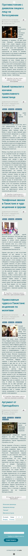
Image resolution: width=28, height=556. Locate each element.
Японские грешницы (9, 504)
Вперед (5, 519)
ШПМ (20, 550)
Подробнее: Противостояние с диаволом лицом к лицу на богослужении (14, 80)
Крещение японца (8, 507)
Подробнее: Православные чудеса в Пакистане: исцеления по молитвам (15, 397)
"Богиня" (5, 510)
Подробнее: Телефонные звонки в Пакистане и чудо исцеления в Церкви (14, 293)
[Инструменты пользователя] (24, 20)
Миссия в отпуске (8, 513)
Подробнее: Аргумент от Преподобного (15, 497)
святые (4, 417)
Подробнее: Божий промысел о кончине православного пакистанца (14, 195)
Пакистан (5, 109)
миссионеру (11, 109)
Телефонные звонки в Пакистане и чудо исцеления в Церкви (14, 203)
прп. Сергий (18, 417)
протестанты (5, 419)
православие (19, 109)
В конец (11, 519)
